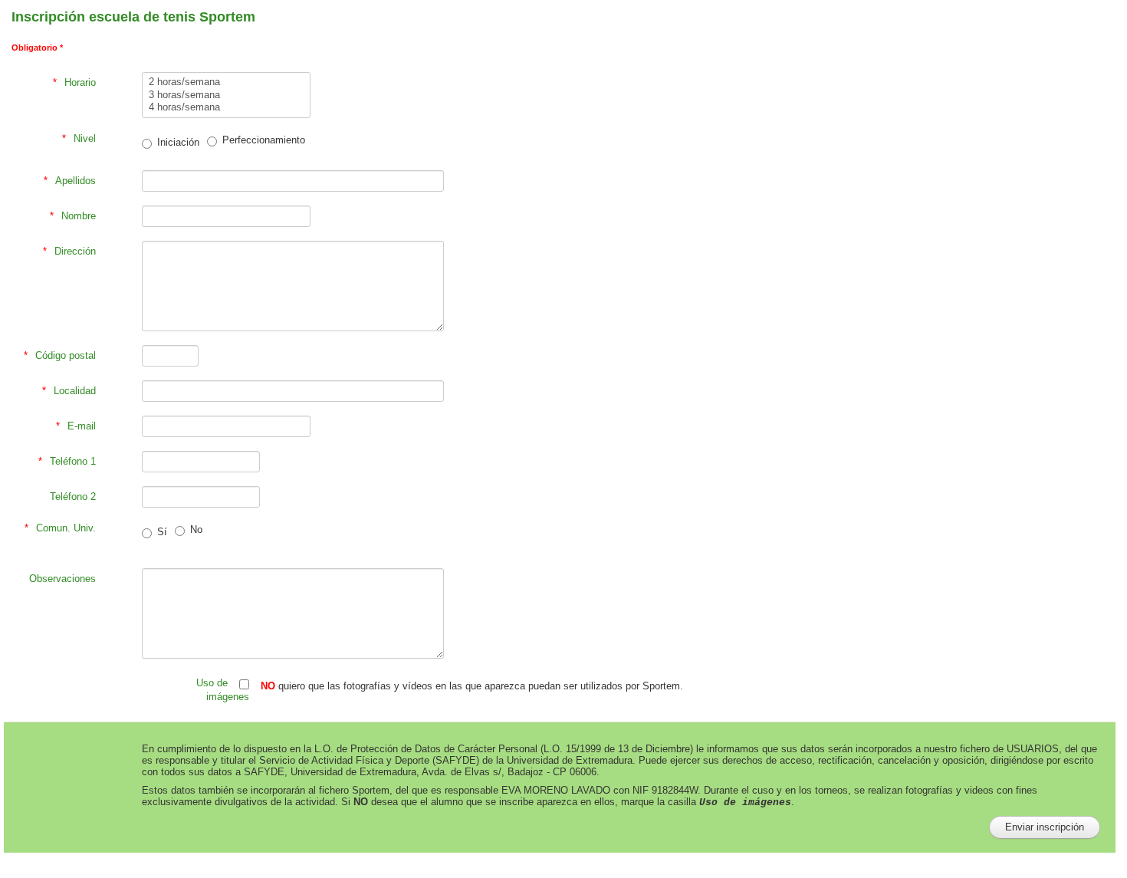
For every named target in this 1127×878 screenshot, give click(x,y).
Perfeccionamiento (263, 140)
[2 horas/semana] (226, 82)
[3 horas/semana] (226, 95)
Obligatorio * (37, 47)
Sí (162, 532)
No (196, 529)
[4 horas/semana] (226, 107)
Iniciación (178, 142)
